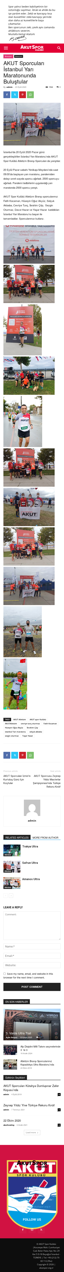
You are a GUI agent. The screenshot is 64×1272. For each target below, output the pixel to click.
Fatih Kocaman (50, 723)
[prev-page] (5, 896)
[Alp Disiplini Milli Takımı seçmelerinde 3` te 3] (10, 1050)
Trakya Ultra (30, 846)
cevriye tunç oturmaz (30, 723)
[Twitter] (14, 94)
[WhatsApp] (30, 94)
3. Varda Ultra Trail (18, 1033)
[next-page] (11, 896)
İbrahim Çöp (32, 727)
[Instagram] (32, 1229)
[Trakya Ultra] (11, 850)
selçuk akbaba (36, 731)
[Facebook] (6, 94)
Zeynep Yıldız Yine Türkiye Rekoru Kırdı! (29, 1105)
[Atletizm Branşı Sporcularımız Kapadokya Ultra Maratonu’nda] (10, 1064)
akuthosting (8, 1125)
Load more (31, 1132)
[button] (5, 48)
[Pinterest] (22, 94)
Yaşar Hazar (27, 735)
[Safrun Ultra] (11, 867)
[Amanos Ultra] (11, 883)
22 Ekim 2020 (12, 1120)
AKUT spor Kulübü (38, 719)
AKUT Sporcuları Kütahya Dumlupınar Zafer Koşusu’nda (31, 1088)
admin (9, 87)
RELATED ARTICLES (17, 837)
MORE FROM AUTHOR (45, 837)
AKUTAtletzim (11, 723)
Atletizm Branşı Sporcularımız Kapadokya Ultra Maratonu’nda (37, 1062)
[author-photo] (32, 815)
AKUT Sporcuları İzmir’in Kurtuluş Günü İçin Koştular (17, 779)
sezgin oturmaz (12, 735)
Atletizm (18, 56)
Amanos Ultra (31, 879)
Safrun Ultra (30, 862)
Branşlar (8, 56)
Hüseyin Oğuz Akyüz (14, 727)
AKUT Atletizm (19, 719)
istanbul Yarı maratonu (15, 731)
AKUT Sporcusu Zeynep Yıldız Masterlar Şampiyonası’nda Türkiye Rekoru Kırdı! (47, 781)
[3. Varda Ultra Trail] (32, 1024)
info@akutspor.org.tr (39, 1206)
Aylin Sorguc (11, 1037)
